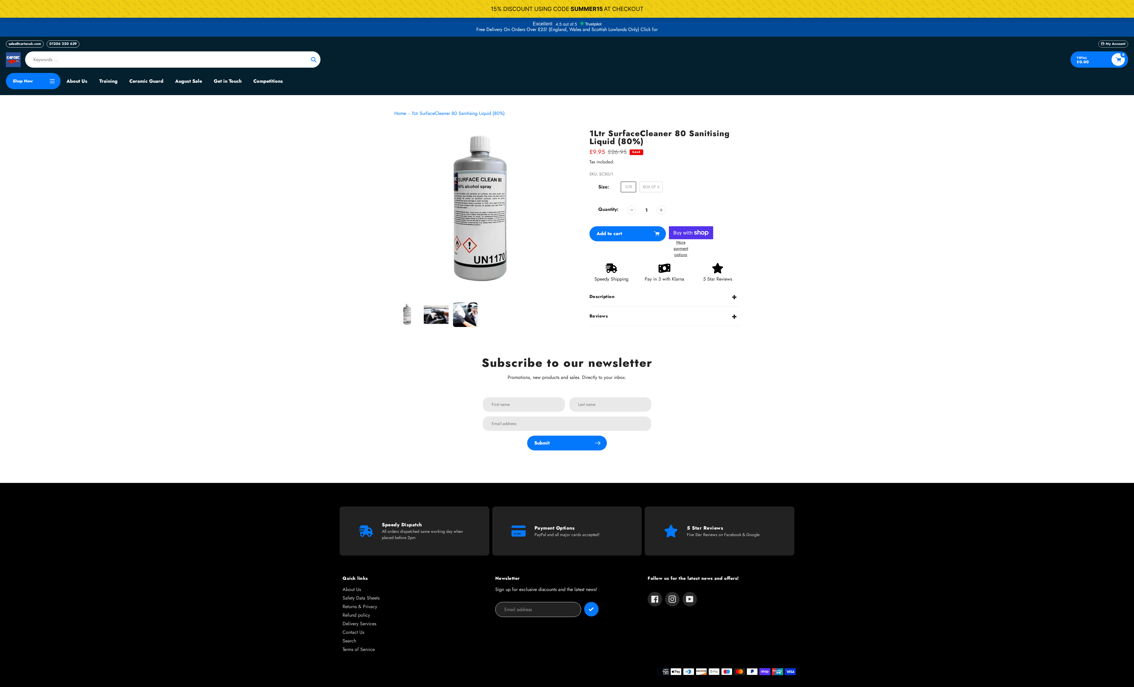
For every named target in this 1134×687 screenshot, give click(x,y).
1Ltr (628, 187)
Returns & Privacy (360, 606)
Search (349, 640)
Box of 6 (651, 187)
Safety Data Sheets (361, 598)
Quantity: (608, 209)
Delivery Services (359, 623)
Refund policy (356, 615)
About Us (352, 589)
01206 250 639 (63, 43)
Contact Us (353, 632)
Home (400, 113)
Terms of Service (359, 649)
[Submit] (591, 609)
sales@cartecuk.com (25, 43)
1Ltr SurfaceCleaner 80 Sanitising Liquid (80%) (458, 113)
